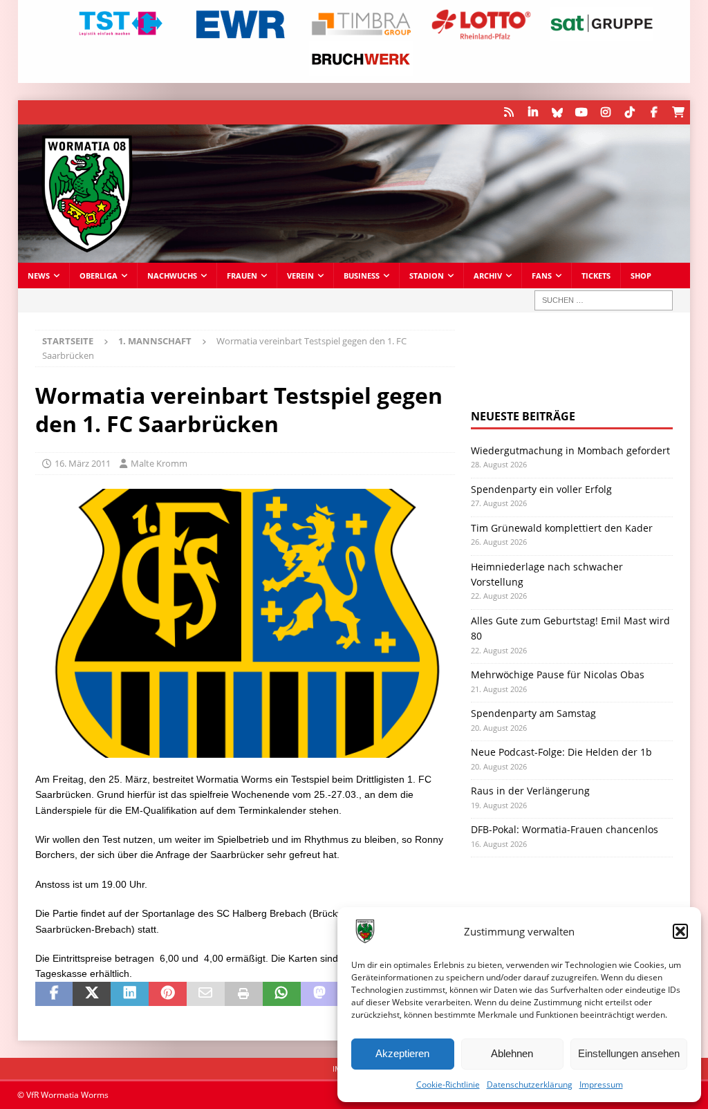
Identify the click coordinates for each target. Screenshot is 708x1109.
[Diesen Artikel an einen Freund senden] (206, 994)
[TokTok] (629, 112)
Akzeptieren (402, 1053)
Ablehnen (512, 1053)
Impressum (601, 1084)
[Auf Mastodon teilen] (320, 994)
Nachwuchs (172, 275)
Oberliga (99, 275)
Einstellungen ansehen (629, 1053)
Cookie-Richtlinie (448, 1084)
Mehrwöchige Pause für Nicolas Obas (557, 674)
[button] (680, 931)
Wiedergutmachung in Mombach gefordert (570, 450)
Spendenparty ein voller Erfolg (541, 489)
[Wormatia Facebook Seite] (654, 112)
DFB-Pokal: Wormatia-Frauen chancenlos (564, 829)
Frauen (242, 275)
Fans (542, 275)
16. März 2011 (83, 463)
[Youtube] (581, 112)
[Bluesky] (557, 112)
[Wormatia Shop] (678, 112)
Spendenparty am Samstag (533, 713)
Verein (300, 275)
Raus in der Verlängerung (530, 790)
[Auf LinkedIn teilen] (130, 994)
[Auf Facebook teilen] (54, 994)
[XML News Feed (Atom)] (508, 112)
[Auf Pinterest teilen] (168, 994)
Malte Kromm (159, 463)
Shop (641, 275)
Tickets (596, 275)
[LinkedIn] (533, 112)
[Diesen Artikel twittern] (92, 994)
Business (362, 275)
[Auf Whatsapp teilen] (282, 994)
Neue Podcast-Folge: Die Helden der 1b (561, 751)
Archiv (488, 275)
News (39, 275)
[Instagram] (605, 112)
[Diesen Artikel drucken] (244, 994)
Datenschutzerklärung (529, 1084)
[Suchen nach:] (603, 300)
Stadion (426, 275)
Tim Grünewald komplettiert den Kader (562, 527)
